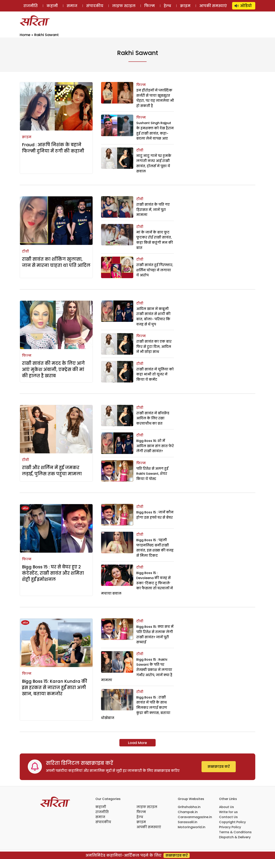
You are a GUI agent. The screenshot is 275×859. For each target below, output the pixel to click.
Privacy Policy (230, 827)
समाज (72, 5)
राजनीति (30, 5)
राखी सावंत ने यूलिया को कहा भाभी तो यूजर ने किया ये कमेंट (155, 374)
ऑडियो (246, 5)
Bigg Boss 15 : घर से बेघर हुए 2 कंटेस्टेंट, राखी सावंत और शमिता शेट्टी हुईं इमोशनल (53, 573)
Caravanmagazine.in (195, 817)
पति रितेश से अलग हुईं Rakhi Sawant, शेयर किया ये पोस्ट (152, 473)
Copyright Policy (232, 822)
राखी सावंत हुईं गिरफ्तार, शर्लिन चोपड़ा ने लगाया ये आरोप (154, 270)
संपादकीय (94, 5)
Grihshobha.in (189, 807)
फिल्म (149, 5)
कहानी (52, 5)
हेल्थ (167, 5)
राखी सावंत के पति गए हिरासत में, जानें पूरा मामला (153, 209)
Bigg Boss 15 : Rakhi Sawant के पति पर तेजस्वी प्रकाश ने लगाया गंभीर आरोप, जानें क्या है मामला (136, 669)
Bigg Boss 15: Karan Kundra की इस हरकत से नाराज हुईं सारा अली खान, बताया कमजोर (54, 687)
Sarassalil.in (187, 822)
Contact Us (228, 817)
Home (25, 34)
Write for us (228, 812)
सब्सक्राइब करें (219, 766)
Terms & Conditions (235, 832)
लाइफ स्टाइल (123, 5)
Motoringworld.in (191, 827)
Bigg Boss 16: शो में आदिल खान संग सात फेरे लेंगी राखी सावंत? (155, 445)
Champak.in (188, 812)
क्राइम (185, 5)
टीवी (139, 150)
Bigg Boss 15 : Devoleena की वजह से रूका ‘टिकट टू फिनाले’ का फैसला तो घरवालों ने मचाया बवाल (137, 583)
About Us (226, 807)
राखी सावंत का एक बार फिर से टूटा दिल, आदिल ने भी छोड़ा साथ (154, 346)
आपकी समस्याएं (213, 5)
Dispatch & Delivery (235, 837)
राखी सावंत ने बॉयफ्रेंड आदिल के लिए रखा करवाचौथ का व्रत (152, 418)
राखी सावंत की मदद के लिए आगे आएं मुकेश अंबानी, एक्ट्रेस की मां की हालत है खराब (53, 369)
